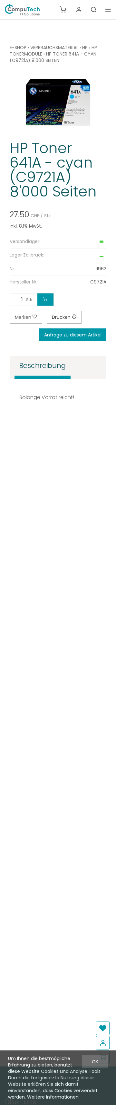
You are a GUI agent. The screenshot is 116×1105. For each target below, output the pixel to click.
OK (95, 1061)
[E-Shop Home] (22, 9)
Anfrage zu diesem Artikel (73, 335)
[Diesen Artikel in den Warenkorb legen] (45, 299)
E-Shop (18, 47)
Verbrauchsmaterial (54, 47)
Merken (24, 317)
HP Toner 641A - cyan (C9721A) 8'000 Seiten (53, 57)
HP (85, 47)
